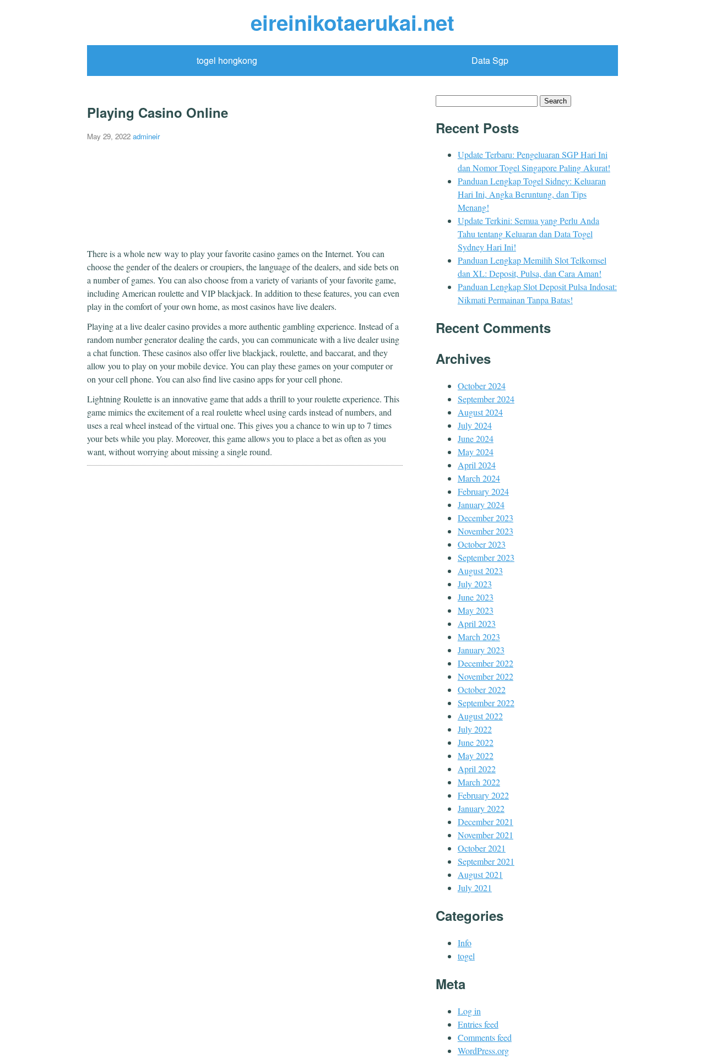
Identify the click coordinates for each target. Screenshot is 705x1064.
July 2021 (475, 887)
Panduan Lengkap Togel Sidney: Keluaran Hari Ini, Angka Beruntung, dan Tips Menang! (532, 194)
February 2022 (483, 795)
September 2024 (486, 399)
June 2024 (476, 438)
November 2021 (485, 835)
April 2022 (477, 768)
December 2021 (485, 821)
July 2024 (475, 425)
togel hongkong (227, 60)
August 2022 (480, 716)
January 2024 (481, 504)
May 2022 (476, 755)
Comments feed (485, 1037)
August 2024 (480, 412)
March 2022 (479, 782)
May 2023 (476, 610)
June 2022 (476, 742)
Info (464, 942)
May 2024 (476, 451)
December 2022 (485, 663)
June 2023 (476, 597)
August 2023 (480, 570)
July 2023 (475, 584)
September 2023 (486, 557)
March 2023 (479, 636)
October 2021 (482, 848)
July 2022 (475, 729)
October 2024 (482, 385)
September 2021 (486, 861)
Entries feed (478, 1024)
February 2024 (483, 491)
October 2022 (482, 689)
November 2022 (485, 676)
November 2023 (485, 531)
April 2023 (477, 623)
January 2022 (481, 808)
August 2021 (480, 874)
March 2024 (479, 478)
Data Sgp (489, 60)
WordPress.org (483, 1050)
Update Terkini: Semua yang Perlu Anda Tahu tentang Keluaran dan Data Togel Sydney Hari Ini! (528, 234)
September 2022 (486, 702)
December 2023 (485, 517)
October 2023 (482, 544)
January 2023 (481, 650)
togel (466, 956)
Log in (469, 1011)
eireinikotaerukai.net (352, 22)
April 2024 (477, 465)
